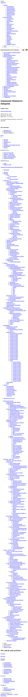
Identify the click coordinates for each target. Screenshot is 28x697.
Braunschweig (10, 24)
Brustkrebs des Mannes (12, 420)
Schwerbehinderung (14, 539)
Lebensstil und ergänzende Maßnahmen (16, 563)
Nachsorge (9, 552)
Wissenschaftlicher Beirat (9, 55)
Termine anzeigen (14, 179)
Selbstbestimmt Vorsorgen (16, 611)
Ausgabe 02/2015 (17, 367)
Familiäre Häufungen (15, 411)
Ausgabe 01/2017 (14, 358)
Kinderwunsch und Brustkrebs (17, 592)
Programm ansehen (17, 278)
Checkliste (15, 541)
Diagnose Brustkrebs (14, 464)
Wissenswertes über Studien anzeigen (18, 621)
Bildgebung (12, 426)
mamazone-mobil (11, 14)
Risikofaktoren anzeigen (15, 405)
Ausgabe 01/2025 (14, 337)
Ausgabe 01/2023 (14, 343)
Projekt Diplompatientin (12, 265)
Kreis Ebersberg (10, 28)
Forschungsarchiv (14, 634)
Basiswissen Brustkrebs (15, 468)
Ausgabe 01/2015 (17, 366)
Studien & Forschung (9, 158)
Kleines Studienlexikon (15, 623)
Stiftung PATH (10, 306)
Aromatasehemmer (17, 495)
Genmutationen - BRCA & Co (17, 413)
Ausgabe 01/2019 (14, 353)
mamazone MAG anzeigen (16, 333)
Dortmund (9, 26)
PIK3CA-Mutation (17, 447)
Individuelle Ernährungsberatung (17, 523)
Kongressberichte (14, 636)
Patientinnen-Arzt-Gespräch (16, 472)
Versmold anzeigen (17, 230)
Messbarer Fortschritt (12, 640)
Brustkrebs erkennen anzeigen (17, 422)
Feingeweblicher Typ (18, 440)
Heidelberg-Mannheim (12, 72)
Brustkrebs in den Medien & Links (12, 145)
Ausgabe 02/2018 (14, 355)
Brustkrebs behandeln (12, 474)
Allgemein (3, 167)
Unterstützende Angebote (16, 520)
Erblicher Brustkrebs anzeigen (17, 410)
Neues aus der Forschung (13, 632)
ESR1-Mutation (16, 456)
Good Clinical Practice (15, 625)
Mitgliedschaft (7, 87)
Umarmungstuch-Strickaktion (13, 305)
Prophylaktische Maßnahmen (16, 415)
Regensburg (9, 39)
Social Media (10, 382)
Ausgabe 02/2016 (17, 364)
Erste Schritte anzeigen (15, 463)
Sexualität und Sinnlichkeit (16, 586)
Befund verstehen (14, 470)
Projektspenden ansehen (18, 256)
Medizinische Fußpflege (18, 533)
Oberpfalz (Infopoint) (12, 77)
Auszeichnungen (7, 90)
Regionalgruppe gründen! (13, 85)
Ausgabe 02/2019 (14, 352)
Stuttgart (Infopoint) (11, 79)
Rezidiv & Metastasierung (10, 156)
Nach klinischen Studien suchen (14, 629)
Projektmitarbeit (7, 690)
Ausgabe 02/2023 (14, 341)
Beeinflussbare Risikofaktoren (17, 406)
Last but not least (11, 616)
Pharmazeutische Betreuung (19, 525)
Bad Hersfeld (10, 21)
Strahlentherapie (13, 486)
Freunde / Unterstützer (9, 86)
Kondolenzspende (14, 252)
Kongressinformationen (15, 268)
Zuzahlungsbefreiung (18, 548)
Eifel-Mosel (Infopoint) (12, 68)
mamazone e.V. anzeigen (12, 181)
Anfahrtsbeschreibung (18, 272)
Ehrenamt (6, 89)
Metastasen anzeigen (14, 615)
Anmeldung (12, 282)
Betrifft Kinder (16, 318)
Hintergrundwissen (14, 283)
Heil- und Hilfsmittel (14, 527)
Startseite (6, 139)
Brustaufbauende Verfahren (19, 485)
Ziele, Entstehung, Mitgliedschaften (12, 52)
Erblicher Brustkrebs (11, 409)
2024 (14, 290)
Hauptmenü (6, 169)
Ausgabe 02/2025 (14, 336)
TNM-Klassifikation (17, 441)
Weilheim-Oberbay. (11, 44)
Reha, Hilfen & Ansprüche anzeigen (18, 517)
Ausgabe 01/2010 (17, 379)
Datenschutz (10, 694)
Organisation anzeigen (15, 186)
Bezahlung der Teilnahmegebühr (17, 275)
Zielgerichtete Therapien (15, 502)
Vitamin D (15, 574)
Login (5, 45)
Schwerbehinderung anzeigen (20, 540)
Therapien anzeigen (17, 606)
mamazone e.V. (7, 130)
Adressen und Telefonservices (17, 320)
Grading (14, 443)
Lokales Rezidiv (10, 601)
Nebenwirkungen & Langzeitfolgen (15, 554)
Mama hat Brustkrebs (15, 590)
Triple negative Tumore (18, 451)
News (8, 175)
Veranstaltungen (10, 12)
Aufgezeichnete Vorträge (15, 284)
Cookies (16, 694)
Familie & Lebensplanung (13, 587)
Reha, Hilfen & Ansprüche (13, 516)
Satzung (5, 93)
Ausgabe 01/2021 (14, 348)
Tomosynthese (16, 430)
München (9, 36)
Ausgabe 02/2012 (17, 375)
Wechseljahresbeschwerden (16, 562)
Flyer (8, 383)
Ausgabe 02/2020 (14, 349)
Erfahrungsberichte (11, 597)
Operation (12, 479)
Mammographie (16, 429)
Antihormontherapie (14, 491)
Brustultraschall (16, 428)
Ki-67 (14, 444)
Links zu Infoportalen (15, 321)
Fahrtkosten (15, 544)
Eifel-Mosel (9, 29)
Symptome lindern (14, 612)
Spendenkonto (13, 251)
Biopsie (11, 436)
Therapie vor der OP (14, 478)
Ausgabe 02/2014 (17, 370)
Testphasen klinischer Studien (17, 624)
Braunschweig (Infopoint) (13, 63)
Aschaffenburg (10, 18)
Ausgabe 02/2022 (14, 344)
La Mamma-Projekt (11, 299)
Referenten (15, 280)
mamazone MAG (11, 13)
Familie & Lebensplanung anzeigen (18, 589)
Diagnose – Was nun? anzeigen (14, 460)
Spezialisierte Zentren (15, 414)
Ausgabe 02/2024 (14, 339)
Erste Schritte (10, 462)
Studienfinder (10, 302)
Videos (11, 324)
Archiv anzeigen (16, 362)
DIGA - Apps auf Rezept (18, 537)
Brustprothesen (16, 535)
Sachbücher (15, 317)
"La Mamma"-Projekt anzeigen (17, 301)
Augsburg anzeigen (17, 195)
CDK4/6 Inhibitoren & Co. (19, 498)
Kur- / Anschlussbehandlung (16, 518)
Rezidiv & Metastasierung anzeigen (15, 600)
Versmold (9, 43)
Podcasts (12, 322)
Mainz (8, 35)
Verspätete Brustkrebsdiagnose (20, 467)
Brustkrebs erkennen (11, 421)
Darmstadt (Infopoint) (12, 64)
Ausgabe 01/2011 (17, 377)
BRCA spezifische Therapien (16, 417)
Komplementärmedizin (15, 567)
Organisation (7, 53)
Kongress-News (10, 635)
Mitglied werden (7, 164)
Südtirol (8, 41)
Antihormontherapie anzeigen (20, 493)
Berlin (8, 22)
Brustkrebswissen (10, 167)
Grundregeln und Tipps (18, 578)
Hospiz (11, 613)
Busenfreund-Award (11, 295)
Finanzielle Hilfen (14, 543)
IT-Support (9, 16)
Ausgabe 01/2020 (14, 351)
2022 (14, 293)
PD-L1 (14, 455)
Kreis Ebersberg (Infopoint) (13, 67)
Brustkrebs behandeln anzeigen (17, 475)
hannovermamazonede (6, 111)
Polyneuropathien (14, 559)
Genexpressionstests (17, 448)
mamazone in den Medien (10, 91)
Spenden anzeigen (14, 249)
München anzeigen (17, 221)
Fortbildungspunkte (17, 274)
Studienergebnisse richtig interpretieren (15, 627)
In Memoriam (7, 97)
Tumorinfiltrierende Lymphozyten (17, 453)
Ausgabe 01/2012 (17, 374)
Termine (8, 177)
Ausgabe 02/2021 (14, 347)
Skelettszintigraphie (17, 434)
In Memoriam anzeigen (15, 261)
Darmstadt (9, 25)
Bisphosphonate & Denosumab (17, 501)
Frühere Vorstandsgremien (16, 187)
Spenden (6, 94)
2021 (14, 294)
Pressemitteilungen (11, 328)
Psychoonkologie (14, 585)
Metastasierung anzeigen (15, 604)
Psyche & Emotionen (12, 582)
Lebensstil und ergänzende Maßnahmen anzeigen (16, 565)
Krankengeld (16, 546)
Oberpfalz (9, 37)
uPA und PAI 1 (16, 457)
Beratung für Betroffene (9, 689)
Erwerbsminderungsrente (18, 547)
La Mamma (6, 682)
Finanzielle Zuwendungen (10, 95)
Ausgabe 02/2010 (17, 381)
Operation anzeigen (17, 480)
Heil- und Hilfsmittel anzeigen (20, 528)
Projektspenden (13, 255)
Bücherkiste (15, 222)
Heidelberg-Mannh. (11, 33)
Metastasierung (10, 602)
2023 (14, 291)
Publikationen (7, 146)
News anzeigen (13, 176)
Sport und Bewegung (15, 575)
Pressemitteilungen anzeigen (16, 329)
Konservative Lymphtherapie (19, 532)
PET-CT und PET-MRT (18, 433)
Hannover (9, 32)
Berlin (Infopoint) (11, 62)
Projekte (5, 143)
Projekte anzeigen (11, 264)
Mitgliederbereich (18, 167)
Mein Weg (15, 196)
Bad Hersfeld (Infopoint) (12, 60)
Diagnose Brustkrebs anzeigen (20, 466)
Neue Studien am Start (12, 631)
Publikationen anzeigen (12, 326)
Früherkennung (13, 424)
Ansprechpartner (10, 9)
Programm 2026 (13, 276)
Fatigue (11, 558)
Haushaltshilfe (16, 521)
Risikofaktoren (10, 403)
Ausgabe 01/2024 (14, 340)
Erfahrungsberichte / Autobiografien (17, 315)
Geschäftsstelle (10, 6)
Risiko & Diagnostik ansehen (13, 402)
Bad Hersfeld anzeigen (18, 199)
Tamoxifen (15, 497)
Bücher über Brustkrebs (15, 313)
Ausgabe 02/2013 (17, 372)
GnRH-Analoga (16, 494)
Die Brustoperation (17, 482)
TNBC (14, 512)
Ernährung (12, 571)
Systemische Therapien (18, 609)
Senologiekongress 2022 (18, 639)
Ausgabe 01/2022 (14, 345)
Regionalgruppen (11, 8)
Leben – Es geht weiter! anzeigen (14, 551)
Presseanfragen (10, 387)
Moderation (15, 279)
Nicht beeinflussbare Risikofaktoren (18, 407)
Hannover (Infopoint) (12, 71)
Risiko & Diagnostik (8, 152)
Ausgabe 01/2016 (17, 363)
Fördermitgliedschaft (14, 253)
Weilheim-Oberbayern (12, 83)
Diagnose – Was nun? (9, 154)
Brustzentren (13, 471)
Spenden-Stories (13, 257)
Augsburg (9, 20)
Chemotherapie (13, 487)
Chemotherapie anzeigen (18, 489)
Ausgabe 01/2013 (17, 371)
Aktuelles (6, 141)
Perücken (15, 536)
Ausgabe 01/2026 (14, 335)
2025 (14, 288)
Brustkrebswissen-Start (9, 398)
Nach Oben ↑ (4, 695)
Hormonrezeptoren (17, 445)
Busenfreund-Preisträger (15, 298)
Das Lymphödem (14, 560)
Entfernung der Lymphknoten (20, 483)
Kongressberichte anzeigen (19, 638)
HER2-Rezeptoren (17, 449)
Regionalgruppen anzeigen (16, 191)
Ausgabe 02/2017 (14, 359)
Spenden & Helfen (11, 10)
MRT (14, 432)
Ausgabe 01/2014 (17, 368)
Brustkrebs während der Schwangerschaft (15, 595)
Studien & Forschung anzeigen (14, 619)
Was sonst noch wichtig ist (16, 418)
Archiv (11, 330)
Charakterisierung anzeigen (19, 439)
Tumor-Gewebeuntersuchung (16, 437)
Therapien (12, 605)
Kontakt (5, 5)
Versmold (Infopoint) (11, 82)
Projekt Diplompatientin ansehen (17, 267)
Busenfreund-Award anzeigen (17, 297)
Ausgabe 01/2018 (14, 356)
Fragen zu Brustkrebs (12, 390)
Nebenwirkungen (17, 490)
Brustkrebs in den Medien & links (14, 309)
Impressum (3, 694)
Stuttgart (9, 40)
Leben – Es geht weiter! (9, 155)
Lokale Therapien (17, 608)
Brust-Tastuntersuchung (15, 425)
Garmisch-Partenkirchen (12, 31)
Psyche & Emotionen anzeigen (17, 583)
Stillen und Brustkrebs (15, 593)
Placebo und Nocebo (14, 476)
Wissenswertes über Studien (13, 620)
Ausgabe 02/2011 (17, 378)
